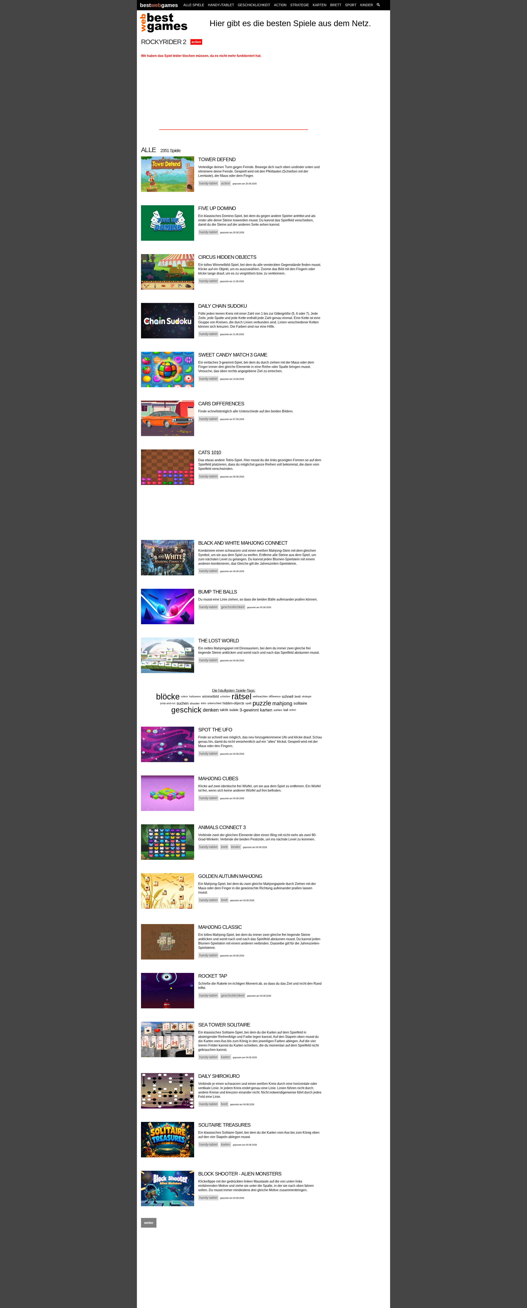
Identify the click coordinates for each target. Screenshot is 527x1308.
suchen (183, 703)
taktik (224, 710)
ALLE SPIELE (193, 5)
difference (275, 696)
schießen (225, 696)
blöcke (168, 696)
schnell (287, 696)
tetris (203, 703)
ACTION (280, 5)
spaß (248, 703)
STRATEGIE (299, 5)
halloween (195, 696)
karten (266, 709)
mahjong (282, 703)
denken (211, 710)
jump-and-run (167, 703)
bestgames (159, 5)
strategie (306, 696)
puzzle (262, 703)
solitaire (300, 703)
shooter (195, 703)
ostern (184, 696)
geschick (186, 710)
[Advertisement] (358, 100)
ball (285, 710)
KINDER (366, 5)
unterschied (214, 703)
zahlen (278, 710)
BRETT (335, 5)
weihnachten (260, 696)
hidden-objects (233, 703)
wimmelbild (210, 696)
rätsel (242, 696)
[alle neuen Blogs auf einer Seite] (378, 5)
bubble (234, 710)
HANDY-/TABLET (221, 5)
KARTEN (319, 5)
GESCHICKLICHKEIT (254, 5)
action (196, 42)
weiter (148, 1223)
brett (298, 696)
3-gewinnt (249, 709)
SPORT (351, 5)
